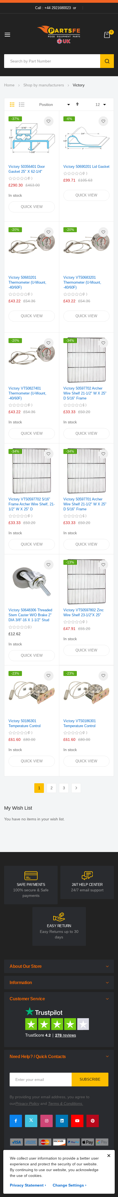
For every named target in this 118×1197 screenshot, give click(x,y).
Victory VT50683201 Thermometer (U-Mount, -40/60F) (82, 282)
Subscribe (90, 1079)
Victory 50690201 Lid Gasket (86, 167)
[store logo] (59, 34)
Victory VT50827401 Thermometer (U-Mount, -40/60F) (27, 393)
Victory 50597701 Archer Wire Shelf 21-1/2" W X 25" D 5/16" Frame (84, 504)
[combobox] (53, 61)
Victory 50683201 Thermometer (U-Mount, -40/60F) (27, 282)
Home (9, 85)
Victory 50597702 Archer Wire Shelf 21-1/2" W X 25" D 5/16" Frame (84, 393)
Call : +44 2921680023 (53, 8)
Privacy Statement (28, 1185)
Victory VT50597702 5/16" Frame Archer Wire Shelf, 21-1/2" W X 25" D (32, 504)
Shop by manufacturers (43, 85)
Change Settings (69, 1185)
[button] (49, 121)
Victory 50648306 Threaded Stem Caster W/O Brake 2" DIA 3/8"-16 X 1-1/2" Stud (30, 615)
